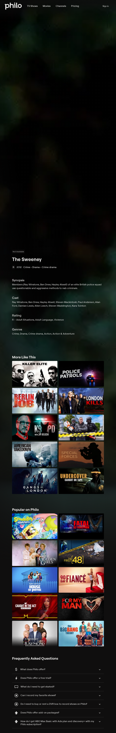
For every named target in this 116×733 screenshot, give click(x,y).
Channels (61, 5)
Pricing (75, 5)
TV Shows (32, 5)
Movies (46, 5)
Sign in (106, 6)
